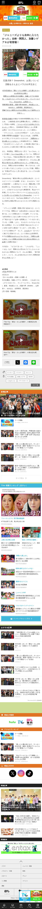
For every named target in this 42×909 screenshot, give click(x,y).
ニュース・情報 (27, 866)
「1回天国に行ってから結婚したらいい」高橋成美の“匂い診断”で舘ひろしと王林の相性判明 (27, 634)
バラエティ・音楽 (7, 871)
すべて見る (20, 478)
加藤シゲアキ (21, 376)
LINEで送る (33, 362)
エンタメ (10, 372)
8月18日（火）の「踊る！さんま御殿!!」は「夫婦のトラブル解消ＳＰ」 (27, 646)
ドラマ (3, 866)
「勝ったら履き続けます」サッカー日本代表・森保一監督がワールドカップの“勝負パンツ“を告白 (27, 657)
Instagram (21, 773)
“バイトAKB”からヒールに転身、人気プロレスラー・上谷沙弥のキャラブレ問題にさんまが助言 (27, 669)
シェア (25, 362)
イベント (25, 881)
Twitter (12, 773)
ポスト (18, 362)
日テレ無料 (29, 722)
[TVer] (11, 18)
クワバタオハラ (23, 381)
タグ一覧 (35, 385)
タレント (28, 372)
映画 (24, 871)
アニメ (24, 876)
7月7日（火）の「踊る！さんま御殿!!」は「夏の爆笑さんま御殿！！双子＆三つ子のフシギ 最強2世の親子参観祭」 (27, 681)
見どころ (6, 30)
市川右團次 (10, 376)
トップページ (7, 894)
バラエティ (19, 372)
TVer (11, 75)
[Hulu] (30, 18)
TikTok (29, 773)
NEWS (31, 376)
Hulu (31, 75)
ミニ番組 (4, 881)
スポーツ (4, 876)
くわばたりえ (11, 381)
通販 (3, 886)
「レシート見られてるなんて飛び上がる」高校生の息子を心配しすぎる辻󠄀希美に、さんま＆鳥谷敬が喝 (27, 692)
